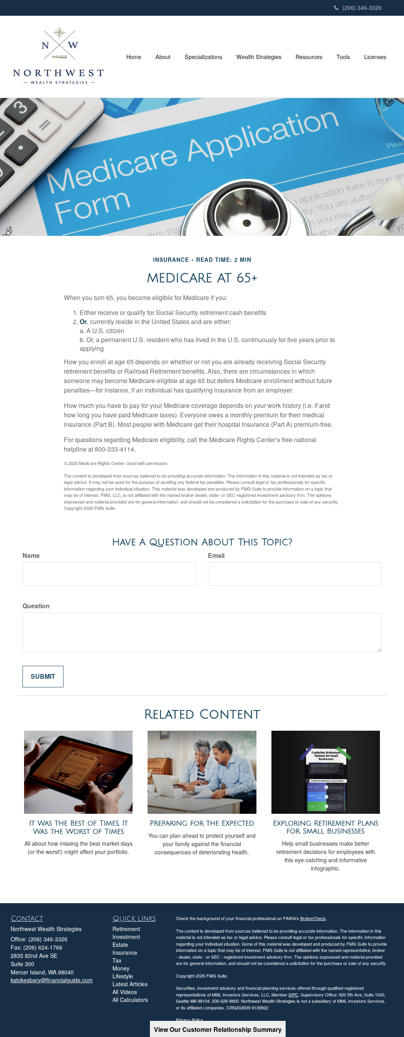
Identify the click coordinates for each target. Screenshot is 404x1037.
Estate (120, 944)
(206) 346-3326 (362, 7)
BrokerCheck (313, 918)
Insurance (124, 952)
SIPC (293, 994)
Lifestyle (122, 976)
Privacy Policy (189, 1020)
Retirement (126, 929)
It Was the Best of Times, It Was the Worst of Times (78, 827)
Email (216, 555)
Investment (126, 937)
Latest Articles (130, 984)
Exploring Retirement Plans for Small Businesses (325, 827)
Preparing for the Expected (202, 823)
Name (31, 555)
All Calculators (130, 1000)
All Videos (124, 992)
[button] (163, 56)
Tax (117, 960)
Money (120, 968)
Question (36, 606)
